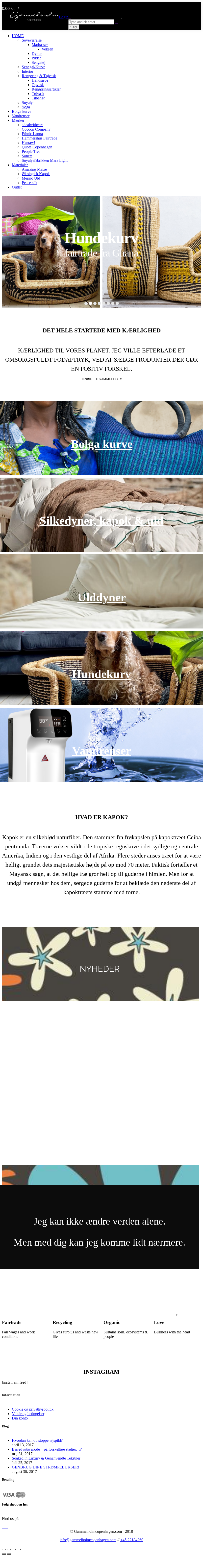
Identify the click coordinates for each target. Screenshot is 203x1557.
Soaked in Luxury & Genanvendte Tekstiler (46, 1458)
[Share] (9, 1549)
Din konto (20, 1418)
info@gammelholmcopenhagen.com (88, 1540)
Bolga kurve (101, 443)
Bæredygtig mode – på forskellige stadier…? (47, 1449)
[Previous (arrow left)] (4, 1554)
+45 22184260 (131, 1540)
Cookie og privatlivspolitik (32, 1409)
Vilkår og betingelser (28, 1414)
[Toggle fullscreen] (14, 1549)
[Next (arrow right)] (9, 1554)
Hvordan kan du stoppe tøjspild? (37, 1440)
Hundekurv (101, 673)
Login (63, 17)
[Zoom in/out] (19, 1549)
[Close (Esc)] (4, 1549)
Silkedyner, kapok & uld (102, 520)
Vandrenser (101, 750)
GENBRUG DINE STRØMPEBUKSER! (45, 1467)
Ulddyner (101, 597)
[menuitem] (18, 36)
